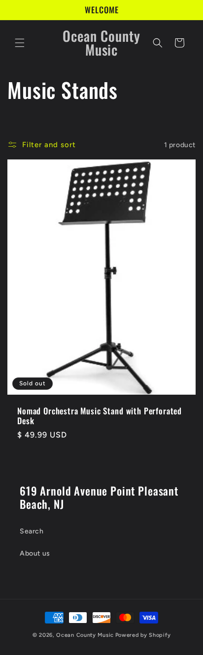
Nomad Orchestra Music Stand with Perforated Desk (99, 416)
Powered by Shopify (143, 635)
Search (32, 531)
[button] (20, 43)
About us (35, 553)
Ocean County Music (85, 635)
